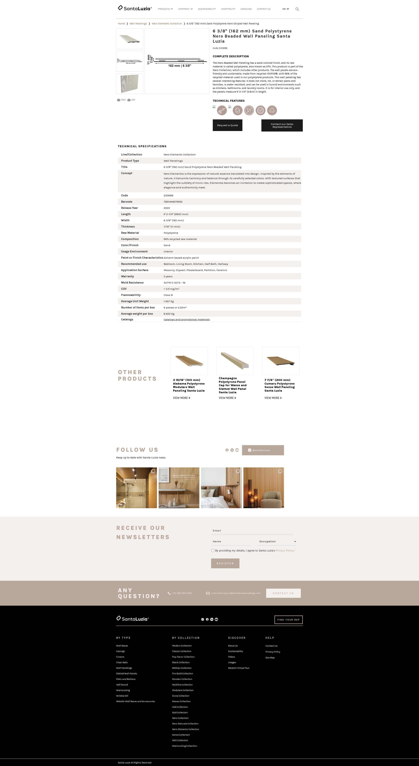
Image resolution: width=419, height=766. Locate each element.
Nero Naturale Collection (185, 723)
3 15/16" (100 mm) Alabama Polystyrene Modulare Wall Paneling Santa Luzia (189, 385)
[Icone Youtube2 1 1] (216, 619)
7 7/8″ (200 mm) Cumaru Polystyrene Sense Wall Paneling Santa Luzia (279, 385)
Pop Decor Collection (183, 656)
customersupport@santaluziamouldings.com (235, 593)
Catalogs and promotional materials (187, 319)
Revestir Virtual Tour (238, 668)
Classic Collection (181, 651)
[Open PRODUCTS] (172, 9)
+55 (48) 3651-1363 (182, 593)
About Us (233, 645)
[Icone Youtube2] (237, 450)
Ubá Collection (180, 707)
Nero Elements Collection (167, 23)
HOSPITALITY (228, 8)
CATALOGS (246, 8)
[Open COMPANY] (191, 9)
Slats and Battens (126, 679)
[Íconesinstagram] (250, 450)
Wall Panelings (138, 23)
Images (232, 662)
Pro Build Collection (182, 673)
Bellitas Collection (181, 668)
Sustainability (235, 651)
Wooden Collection (182, 679)
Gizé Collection (180, 712)
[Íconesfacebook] (207, 619)
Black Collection (181, 662)
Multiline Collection (182, 684)
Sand (167, 245)
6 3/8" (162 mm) (174, 220)
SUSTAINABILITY (207, 8)
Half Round (122, 684)
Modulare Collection (182, 690)
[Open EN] (288, 9)
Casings (120, 651)
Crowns (120, 656)
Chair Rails (122, 662)
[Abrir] (136, 487)
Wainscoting (123, 690)
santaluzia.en (136, 470)
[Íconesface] (226, 450)
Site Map (270, 657)
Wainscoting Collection (184, 746)
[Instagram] (154, 504)
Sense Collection (181, 734)
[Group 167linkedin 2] (212, 619)
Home (121, 23)
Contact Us (271, 645)
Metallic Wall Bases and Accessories (135, 701)
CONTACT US (264, 8)
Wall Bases (122, 645)
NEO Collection (180, 740)
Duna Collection (180, 695)
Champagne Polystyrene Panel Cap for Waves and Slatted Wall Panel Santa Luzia (233, 385)
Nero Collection (180, 718)
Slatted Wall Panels (126, 673)
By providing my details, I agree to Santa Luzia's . (254, 550)
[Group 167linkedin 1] (232, 450)
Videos (231, 656)
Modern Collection (182, 645)
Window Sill (122, 695)
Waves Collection (181, 701)
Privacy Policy (284, 550)
